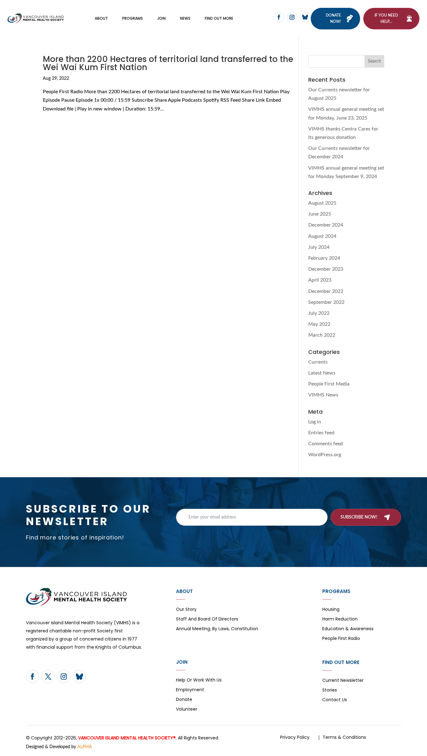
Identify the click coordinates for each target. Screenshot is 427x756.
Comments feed (325, 443)
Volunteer (186, 709)
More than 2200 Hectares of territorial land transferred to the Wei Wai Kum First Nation (168, 63)
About (101, 18)
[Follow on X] (48, 676)
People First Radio (341, 638)
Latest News (321, 372)
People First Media (328, 383)
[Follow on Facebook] (279, 17)
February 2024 (324, 258)
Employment (190, 690)
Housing (330, 609)
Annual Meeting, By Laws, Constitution (217, 629)
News (185, 18)
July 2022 (318, 313)
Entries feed (321, 432)
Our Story (186, 609)
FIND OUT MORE (219, 18)
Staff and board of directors (207, 619)
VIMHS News (323, 394)
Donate (184, 699)
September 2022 (326, 302)
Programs (132, 18)
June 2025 (319, 214)
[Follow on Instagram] (292, 17)
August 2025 (322, 203)
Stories (329, 690)
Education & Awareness (348, 629)
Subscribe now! (358, 517)
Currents (318, 362)
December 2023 (325, 269)
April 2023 (319, 280)
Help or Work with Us (199, 680)
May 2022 (319, 324)
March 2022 (321, 335)
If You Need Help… (386, 18)
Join (161, 18)
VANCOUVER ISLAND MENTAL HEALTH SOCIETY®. (127, 738)
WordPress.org (324, 454)
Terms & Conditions (344, 737)
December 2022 (325, 291)
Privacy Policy (294, 737)
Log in (314, 421)
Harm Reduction (340, 619)
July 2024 (318, 247)
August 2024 (322, 236)
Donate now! (333, 18)
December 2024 (325, 224)
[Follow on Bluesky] (305, 17)
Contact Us (334, 700)
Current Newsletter (343, 680)
